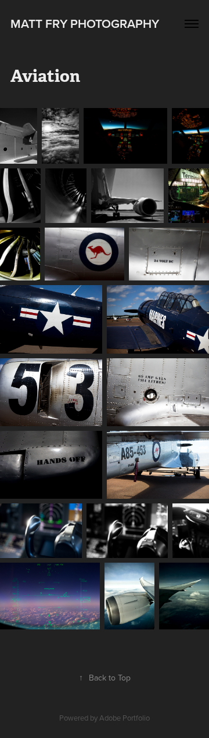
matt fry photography (84, 23)
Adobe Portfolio (124, 717)
